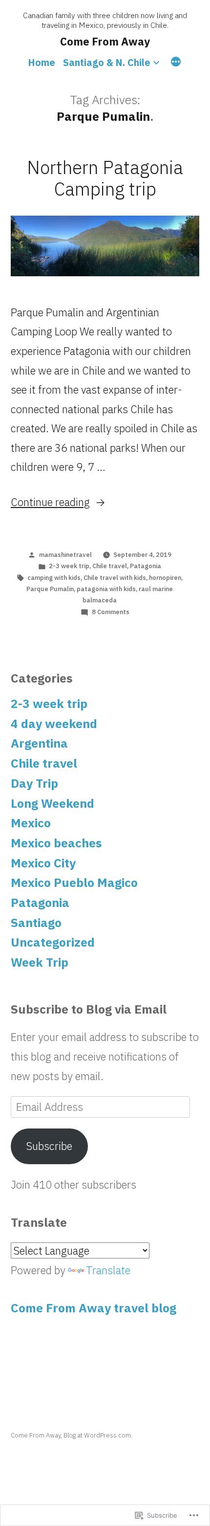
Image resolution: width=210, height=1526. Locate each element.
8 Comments (110, 612)
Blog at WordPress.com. (97, 1435)
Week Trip (39, 962)
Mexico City (43, 863)
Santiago (36, 922)
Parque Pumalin (50, 589)
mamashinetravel (65, 555)
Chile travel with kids (115, 578)
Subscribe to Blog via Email (89, 1009)
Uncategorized (53, 942)
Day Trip (34, 783)
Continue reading (50, 502)
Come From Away (105, 41)
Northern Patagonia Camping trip (105, 178)
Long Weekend (52, 803)
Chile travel (109, 566)
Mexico (31, 823)
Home (41, 62)
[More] (176, 63)
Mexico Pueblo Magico (74, 882)
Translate (108, 1270)
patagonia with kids (106, 589)
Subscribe (49, 1146)
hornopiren (165, 578)
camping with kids (54, 578)
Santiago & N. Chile (106, 62)
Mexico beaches (56, 843)
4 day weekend (54, 723)
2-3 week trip (69, 566)
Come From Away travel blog (93, 1308)
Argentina (39, 743)
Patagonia (145, 566)
